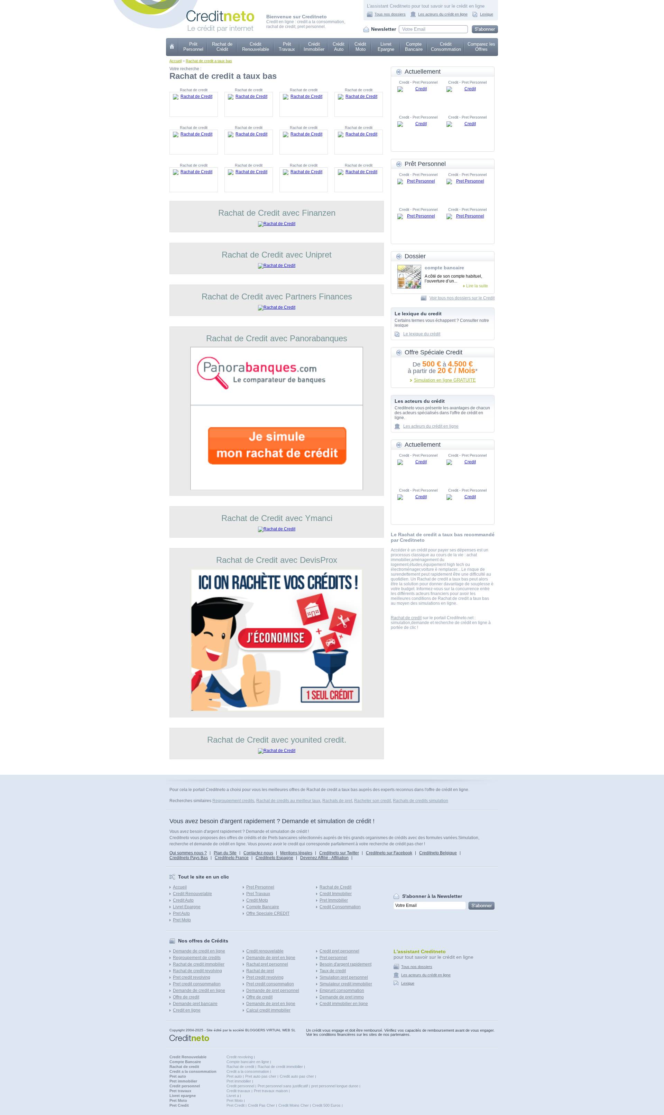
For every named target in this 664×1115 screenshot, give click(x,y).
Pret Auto (181, 913)
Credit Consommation (340, 906)
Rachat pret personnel (267, 964)
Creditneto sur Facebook (389, 853)
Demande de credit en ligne (199, 951)
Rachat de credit (406, 617)
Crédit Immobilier (314, 46)
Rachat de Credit (335, 887)
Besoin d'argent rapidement (345, 964)
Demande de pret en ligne (270, 957)
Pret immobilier (239, 1081)
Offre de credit (186, 997)
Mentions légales (296, 853)
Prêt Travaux (287, 46)
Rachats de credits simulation (420, 800)
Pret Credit (236, 1105)
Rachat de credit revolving (197, 970)
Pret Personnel (260, 887)
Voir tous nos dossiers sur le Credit (462, 298)
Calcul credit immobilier (268, 1010)
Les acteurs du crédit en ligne (443, 14)
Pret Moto (182, 920)
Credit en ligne (187, 1010)
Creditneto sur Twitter (339, 853)
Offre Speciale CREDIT (267, 913)
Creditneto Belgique (438, 853)
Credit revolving (240, 1057)
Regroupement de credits (197, 957)
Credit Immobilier (336, 893)
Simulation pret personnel (344, 977)
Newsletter (383, 29)
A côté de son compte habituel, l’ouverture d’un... (453, 279)
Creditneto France (232, 857)
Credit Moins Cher (293, 1105)
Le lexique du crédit (421, 334)
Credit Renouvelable (192, 893)
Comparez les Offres (481, 46)
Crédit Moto (360, 46)
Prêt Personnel (193, 46)
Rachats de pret (337, 800)
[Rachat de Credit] (193, 104)
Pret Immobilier (334, 900)
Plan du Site (225, 853)
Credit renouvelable (265, 951)
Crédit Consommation (446, 46)
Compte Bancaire (414, 46)
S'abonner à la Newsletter (432, 896)
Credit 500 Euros (326, 1105)
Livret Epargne (386, 46)
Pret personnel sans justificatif (283, 1086)
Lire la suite (477, 286)
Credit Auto (183, 900)
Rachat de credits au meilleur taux (288, 800)
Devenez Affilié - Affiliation (324, 857)
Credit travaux (238, 1091)
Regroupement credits (233, 800)
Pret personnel (333, 957)
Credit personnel (240, 1086)
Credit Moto (257, 900)
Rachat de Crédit (222, 46)
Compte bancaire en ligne (248, 1062)
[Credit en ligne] (220, 12)
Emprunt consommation (342, 990)
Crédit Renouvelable (255, 46)
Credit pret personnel (339, 951)
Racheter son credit (372, 800)
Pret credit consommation (197, 984)
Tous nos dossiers (390, 14)
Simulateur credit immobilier (346, 984)
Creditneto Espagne (274, 857)
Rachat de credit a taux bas (209, 61)
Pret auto (234, 1076)
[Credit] (418, 96)
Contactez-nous (258, 853)
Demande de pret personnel (272, 990)
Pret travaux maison (271, 1091)
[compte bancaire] (409, 277)
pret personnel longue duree (334, 1086)
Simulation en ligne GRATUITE (445, 380)
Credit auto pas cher (297, 1076)
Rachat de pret (260, 970)
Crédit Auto (338, 46)
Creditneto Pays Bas (188, 857)
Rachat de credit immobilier (198, 964)
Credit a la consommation (248, 1071)
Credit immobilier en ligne (344, 1003)
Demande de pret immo (342, 997)
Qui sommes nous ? (188, 853)
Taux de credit (333, 970)
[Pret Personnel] (418, 189)
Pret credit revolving (191, 977)
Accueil (175, 61)
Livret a (233, 1096)
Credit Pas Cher (261, 1105)
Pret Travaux (258, 893)
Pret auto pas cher (260, 1076)
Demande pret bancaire (195, 1003)
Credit (172, 47)
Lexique (486, 14)
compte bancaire (444, 267)
